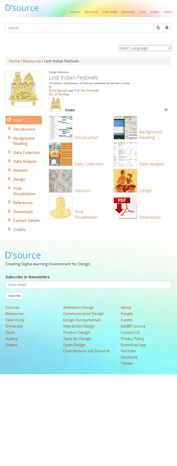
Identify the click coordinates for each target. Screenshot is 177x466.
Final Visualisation (86, 214)
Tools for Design (77, 338)
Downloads (150, 217)
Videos (168, 12)
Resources (91, 12)
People (127, 313)
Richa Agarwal (58, 90)
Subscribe (14, 295)
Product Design (76, 332)
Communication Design (83, 313)
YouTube (128, 350)
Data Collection (89, 164)
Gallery (154, 12)
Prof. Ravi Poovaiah (86, 90)
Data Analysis (151, 164)
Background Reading (150, 134)
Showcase (127, 12)
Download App (133, 344)
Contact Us (130, 332)
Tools (142, 12)
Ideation (82, 190)
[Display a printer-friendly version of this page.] (166, 108)
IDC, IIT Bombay (59, 94)
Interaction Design (79, 326)
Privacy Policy (132, 338)
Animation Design (78, 307)
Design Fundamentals (82, 319)
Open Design (74, 344)
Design (145, 190)
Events (126, 319)
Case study (110, 12)
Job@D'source (133, 326)
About (126, 307)
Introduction (86, 137)
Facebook (129, 357)
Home (14, 61)
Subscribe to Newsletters (28, 276)
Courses (75, 12)
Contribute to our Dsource (86, 350)
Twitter (127, 363)
